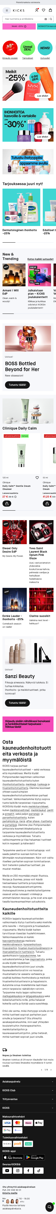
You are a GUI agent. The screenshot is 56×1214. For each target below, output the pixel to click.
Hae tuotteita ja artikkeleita (19, 19)
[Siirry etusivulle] (18, 10)
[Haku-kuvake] (50, 19)
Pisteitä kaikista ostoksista (28, 2)
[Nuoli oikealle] (51, 1069)
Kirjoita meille (9, 1193)
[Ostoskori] (50, 10)
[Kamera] (45, 19)
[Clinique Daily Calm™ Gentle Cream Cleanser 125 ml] (21, 470)
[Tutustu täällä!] (28, 339)
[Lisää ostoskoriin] (6, 503)
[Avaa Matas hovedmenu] (6, 10)
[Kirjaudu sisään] (37, 10)
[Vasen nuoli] (41, 1069)
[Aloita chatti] (49, 1207)
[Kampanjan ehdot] (15, 497)
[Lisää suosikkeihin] (37, 478)
